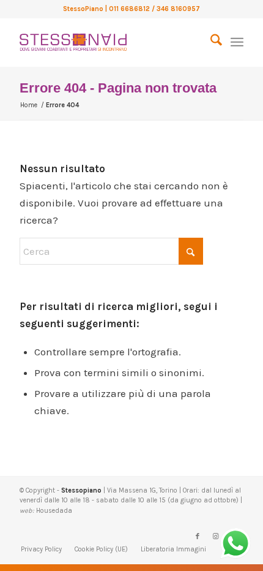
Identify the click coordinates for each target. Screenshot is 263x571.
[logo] (109, 42)
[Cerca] (210, 42)
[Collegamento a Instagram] (216, 537)
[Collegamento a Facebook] (197, 537)
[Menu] (237, 42)
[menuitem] (210, 42)
